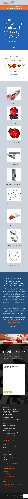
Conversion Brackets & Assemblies (10, 456)
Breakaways (14, 164)
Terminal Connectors (14, 204)
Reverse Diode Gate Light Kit (9, 425)
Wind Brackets (14, 265)
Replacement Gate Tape (8, 417)
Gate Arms (14, 103)
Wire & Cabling (7, 466)
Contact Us (14, 326)
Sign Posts (6, 479)
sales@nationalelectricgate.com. (14, 322)
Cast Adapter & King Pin (8, 457)
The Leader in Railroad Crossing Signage (13, 27)
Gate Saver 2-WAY (7, 454)
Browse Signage (11, 41)
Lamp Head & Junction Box (9, 433)
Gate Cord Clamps (7, 427)
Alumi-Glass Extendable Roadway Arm (11, 409)
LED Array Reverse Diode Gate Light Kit (11, 432)
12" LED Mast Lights (14, 143)
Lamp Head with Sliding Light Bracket (11, 435)
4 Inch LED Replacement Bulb (9, 436)
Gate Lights (14, 123)
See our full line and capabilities (14, 73)
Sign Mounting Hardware (14, 245)
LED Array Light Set (7, 430)
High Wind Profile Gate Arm (9, 412)
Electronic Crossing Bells (14, 184)
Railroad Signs (7, 474)
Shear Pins (5, 459)
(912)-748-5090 (18, 6)
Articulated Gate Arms (7, 414)
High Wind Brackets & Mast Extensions (11, 419)
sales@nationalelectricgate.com (14, 8)
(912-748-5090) (15, 320)
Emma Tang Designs (14, 497)
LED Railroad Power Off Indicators (13, 484)
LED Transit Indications (9, 487)
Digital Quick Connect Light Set (9, 428)
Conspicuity (14, 226)
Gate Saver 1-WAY (7, 453)
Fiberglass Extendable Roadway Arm (11, 411)
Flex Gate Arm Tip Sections (9, 416)
